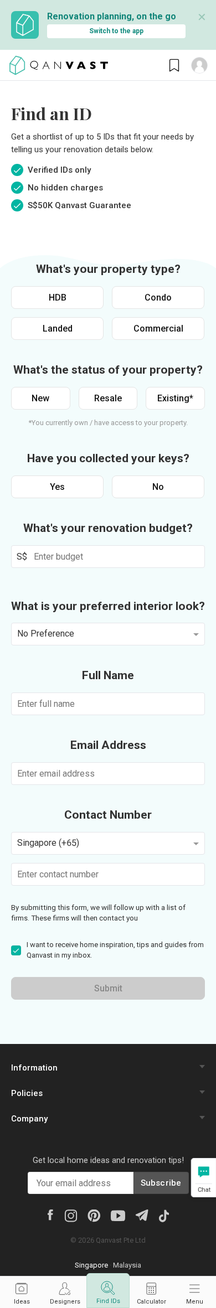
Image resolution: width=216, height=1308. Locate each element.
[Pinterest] (94, 1215)
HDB (57, 297)
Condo (158, 297)
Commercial (158, 328)
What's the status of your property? (108, 369)
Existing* (175, 398)
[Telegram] (141, 1214)
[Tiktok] (164, 1215)
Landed (58, 328)
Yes (57, 487)
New (40, 398)
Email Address (108, 745)
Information (34, 1068)
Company (29, 1119)
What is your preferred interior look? (108, 606)
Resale (108, 398)
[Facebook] (50, 1214)
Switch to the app (116, 31)
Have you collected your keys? (108, 458)
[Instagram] (70, 1215)
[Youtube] (118, 1215)
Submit (108, 988)
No (158, 487)
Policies (27, 1093)
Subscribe (161, 1183)
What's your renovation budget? (108, 528)
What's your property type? (108, 269)
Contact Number (108, 814)
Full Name (108, 675)
